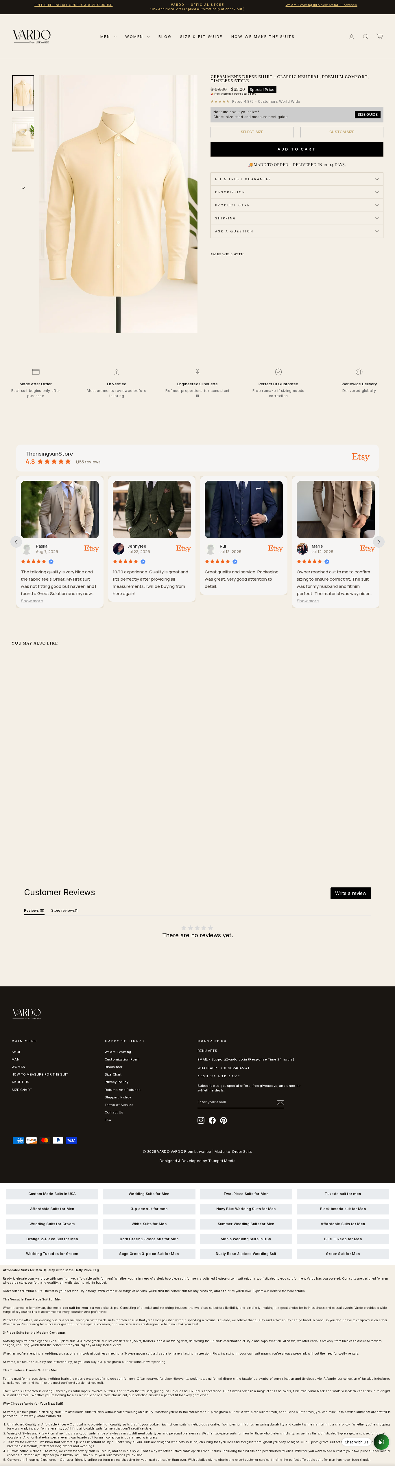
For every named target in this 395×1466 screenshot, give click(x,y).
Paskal (42, 546)
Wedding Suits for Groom (52, 1224)
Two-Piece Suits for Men (246, 1194)
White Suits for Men (149, 1224)
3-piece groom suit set (96, 1341)
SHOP (16, 1052)
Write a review (350, 893)
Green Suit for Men (343, 1254)
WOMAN (18, 1067)
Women (135, 36)
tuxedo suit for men (120, 1378)
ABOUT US (20, 1082)
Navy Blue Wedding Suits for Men (246, 1209)
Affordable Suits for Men (52, 1209)
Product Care (232, 205)
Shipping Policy (118, 1097)
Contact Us (114, 1112)
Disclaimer (114, 1067)
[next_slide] (379, 542)
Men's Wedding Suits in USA (246, 1239)
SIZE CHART (22, 1090)
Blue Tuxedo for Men (343, 1239)
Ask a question (234, 231)
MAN (15, 1059)
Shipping (225, 218)
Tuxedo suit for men (343, 1194)
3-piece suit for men (149, 1209)
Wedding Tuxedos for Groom (52, 1254)
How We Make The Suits (263, 36)
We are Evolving (118, 1052)
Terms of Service (119, 1105)
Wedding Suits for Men (149, 1194)
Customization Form (122, 1059)
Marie (317, 546)
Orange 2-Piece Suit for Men (52, 1239)
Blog (164, 36)
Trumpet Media (221, 1161)
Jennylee (137, 546)
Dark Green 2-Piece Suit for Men (149, 1239)
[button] (32, 600)
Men (106, 36)
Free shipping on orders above (235, 93)
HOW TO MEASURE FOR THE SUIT (40, 1074)
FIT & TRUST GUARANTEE (243, 179)
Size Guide (368, 114)
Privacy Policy (117, 1082)
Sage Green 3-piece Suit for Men (149, 1254)
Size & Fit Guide (201, 36)
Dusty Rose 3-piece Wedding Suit (246, 1254)
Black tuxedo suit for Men (343, 1209)
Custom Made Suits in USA (52, 1194)
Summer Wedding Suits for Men (246, 1224)
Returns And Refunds (123, 1090)
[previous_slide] (16, 542)
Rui (223, 546)
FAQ (108, 1120)
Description (230, 192)
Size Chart (113, 1074)
